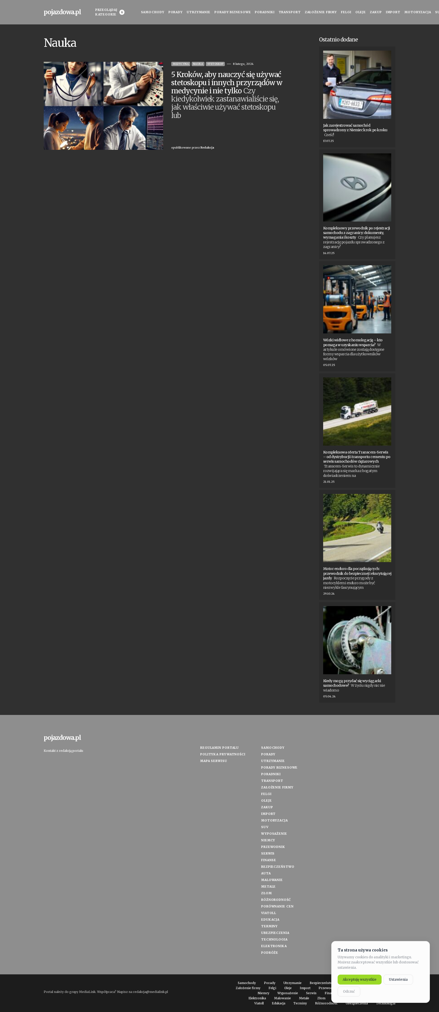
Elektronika (274, 946)
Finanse (268, 860)
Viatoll (268, 913)
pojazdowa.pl (62, 12)
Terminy (269, 926)
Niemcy (268, 840)
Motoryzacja (274, 820)
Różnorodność (276, 900)
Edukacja (270, 919)
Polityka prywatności (222, 754)
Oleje (266, 800)
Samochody (273, 748)
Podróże (269, 953)
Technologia (274, 939)
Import (268, 814)
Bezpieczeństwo (277, 867)
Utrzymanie (273, 761)
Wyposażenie (274, 833)
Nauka (198, 64)
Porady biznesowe (279, 767)
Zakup (267, 807)
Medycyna (181, 64)
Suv (265, 827)
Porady (268, 754)
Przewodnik (273, 847)
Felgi (266, 794)
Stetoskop (215, 64)
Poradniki (271, 774)
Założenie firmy (277, 787)
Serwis (268, 853)
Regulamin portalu (219, 748)
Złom (266, 893)
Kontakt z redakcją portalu (63, 751)
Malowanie (272, 880)
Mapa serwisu (213, 761)
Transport (272, 781)
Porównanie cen (277, 906)
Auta (266, 873)
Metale (268, 886)
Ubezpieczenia (275, 933)
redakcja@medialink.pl (150, 992)
